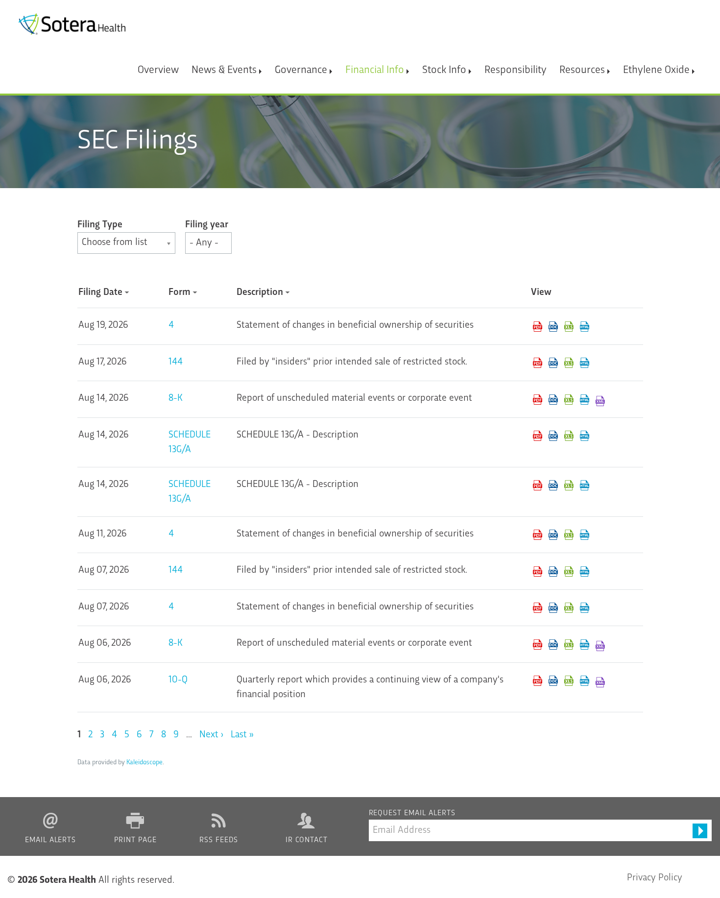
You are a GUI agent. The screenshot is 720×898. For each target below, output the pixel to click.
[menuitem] (158, 66)
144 (175, 362)
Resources (582, 70)
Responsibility (515, 70)
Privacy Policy (654, 878)
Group (126, 225)
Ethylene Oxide (656, 70)
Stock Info (444, 70)
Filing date (100, 292)
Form (179, 292)
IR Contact (307, 840)
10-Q (178, 680)
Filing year (206, 224)
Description (260, 292)
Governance (301, 70)
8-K (175, 398)
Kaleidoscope (144, 762)
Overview (158, 70)
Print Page (135, 840)
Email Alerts (50, 840)
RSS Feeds (218, 840)
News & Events (224, 70)
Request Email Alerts (412, 813)
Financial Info (374, 70)
